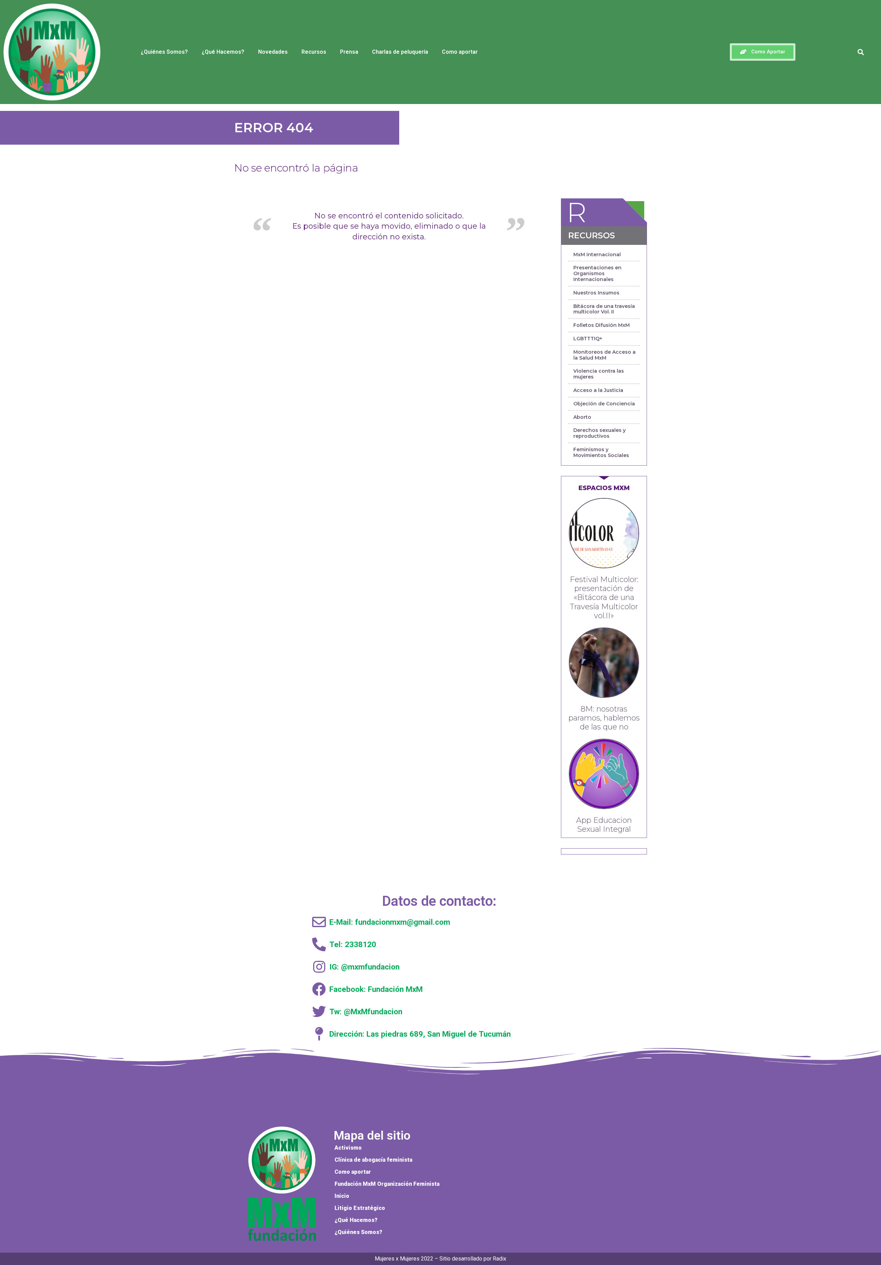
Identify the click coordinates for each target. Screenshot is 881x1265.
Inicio (342, 1196)
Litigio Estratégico (360, 1208)
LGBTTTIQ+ (587, 338)
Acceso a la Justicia (598, 390)
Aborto (582, 417)
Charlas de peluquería (400, 52)
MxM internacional (597, 254)
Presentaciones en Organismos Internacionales (597, 273)
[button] (762, 52)
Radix (499, 1258)
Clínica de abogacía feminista (373, 1160)
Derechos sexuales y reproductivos (599, 433)
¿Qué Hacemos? (223, 52)
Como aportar (460, 52)
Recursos (313, 52)
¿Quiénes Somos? (164, 52)
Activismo (348, 1147)
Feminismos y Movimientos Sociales (601, 452)
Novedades (273, 52)
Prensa (349, 52)
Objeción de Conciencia (604, 404)
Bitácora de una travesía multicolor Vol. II (604, 309)
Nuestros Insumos (596, 293)
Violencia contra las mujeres (598, 374)
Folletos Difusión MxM (601, 325)
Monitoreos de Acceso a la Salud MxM (604, 355)
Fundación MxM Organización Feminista (387, 1184)
